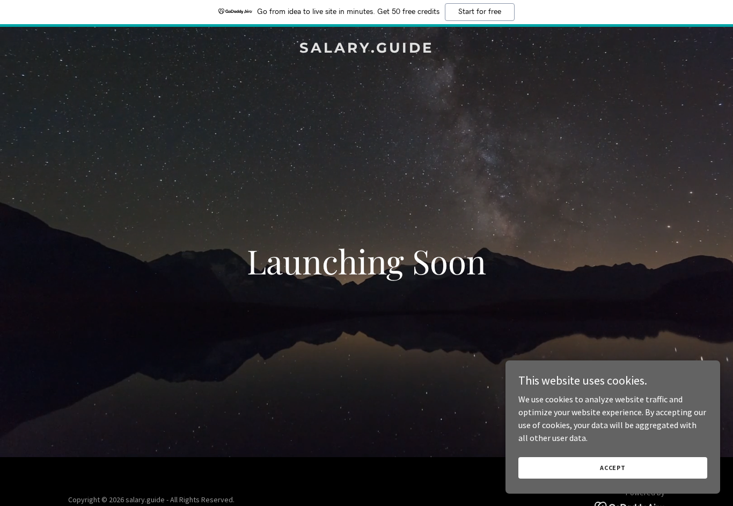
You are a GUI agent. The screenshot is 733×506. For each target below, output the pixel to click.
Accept (613, 468)
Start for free (479, 12)
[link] (367, 49)
